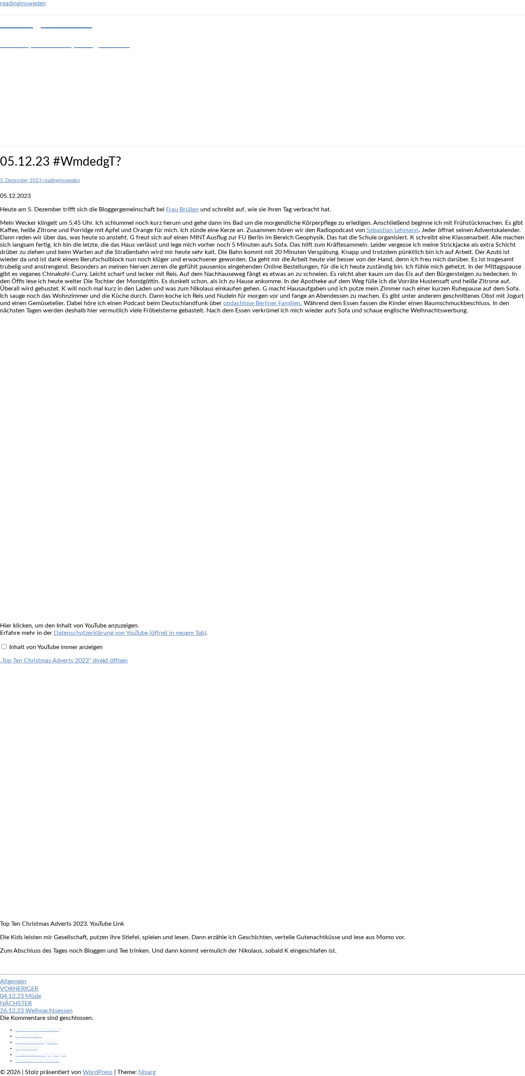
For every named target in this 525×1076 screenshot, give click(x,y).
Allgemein (13, 981)
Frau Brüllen (182, 209)
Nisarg (147, 1072)
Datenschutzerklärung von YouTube (130, 633)
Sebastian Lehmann (393, 230)
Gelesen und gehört (36, 1041)
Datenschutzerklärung (38, 1029)
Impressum (26, 1048)
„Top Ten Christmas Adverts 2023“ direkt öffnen (64, 661)
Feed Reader (28, 1035)
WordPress (98, 1072)
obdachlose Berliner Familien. (262, 303)
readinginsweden (23, 3)
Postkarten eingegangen (40, 1054)
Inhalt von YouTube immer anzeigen (56, 647)
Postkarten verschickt (37, 1060)
